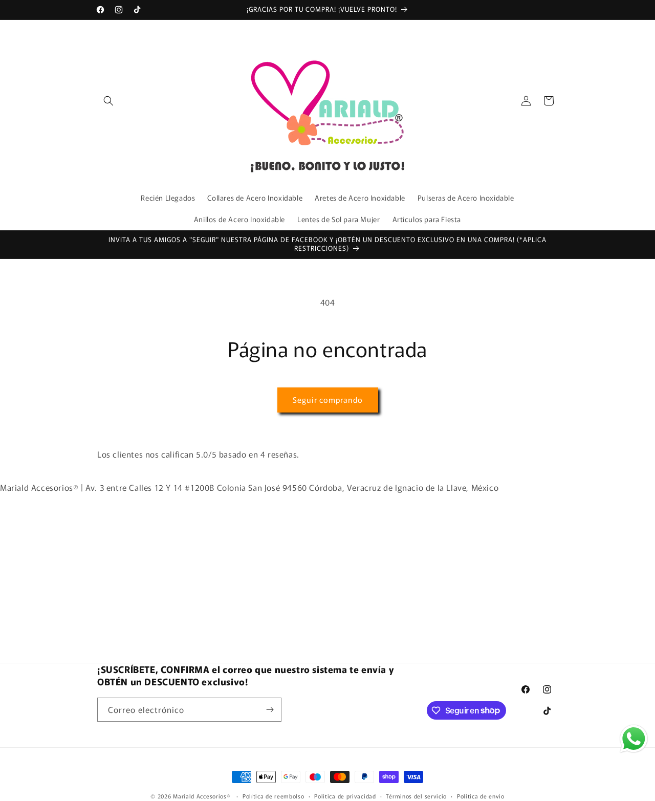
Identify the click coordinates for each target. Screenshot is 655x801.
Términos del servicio (416, 795)
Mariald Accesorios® (201, 796)
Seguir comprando (328, 399)
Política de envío (481, 795)
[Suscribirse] (269, 710)
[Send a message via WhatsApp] (634, 739)
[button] (108, 101)
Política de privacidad (345, 795)
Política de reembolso (273, 795)
